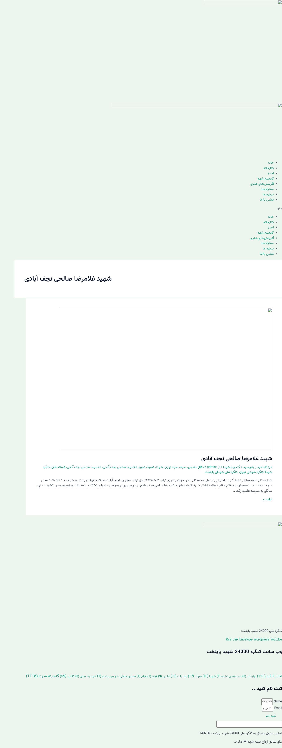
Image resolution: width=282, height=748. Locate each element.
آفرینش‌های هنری (262, 184)
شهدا (159, 467)
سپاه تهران (171, 467)
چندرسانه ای (85, 676)
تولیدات (249, 676)
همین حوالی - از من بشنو (115, 676)
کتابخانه (268, 168)
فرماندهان (58, 467)
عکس (164, 676)
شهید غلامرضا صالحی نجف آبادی (236, 459)
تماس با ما (267, 199)
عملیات (179, 676)
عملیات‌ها (267, 189)
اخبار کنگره (269, 676)
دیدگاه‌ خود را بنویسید (257, 467)
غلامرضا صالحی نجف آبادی (84, 467)
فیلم (152, 676)
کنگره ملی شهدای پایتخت (221, 472)
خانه (271, 162)
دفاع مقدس (196, 467)
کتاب (67, 676)
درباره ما (268, 194)
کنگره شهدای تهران (251, 472)
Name (277, 701)
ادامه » (267, 499)
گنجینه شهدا (265, 178)
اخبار (271, 173)
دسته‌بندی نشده (229, 676)
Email (277, 708)
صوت (195, 676)
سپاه (183, 467)
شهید (150, 467)
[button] (141, 208)
